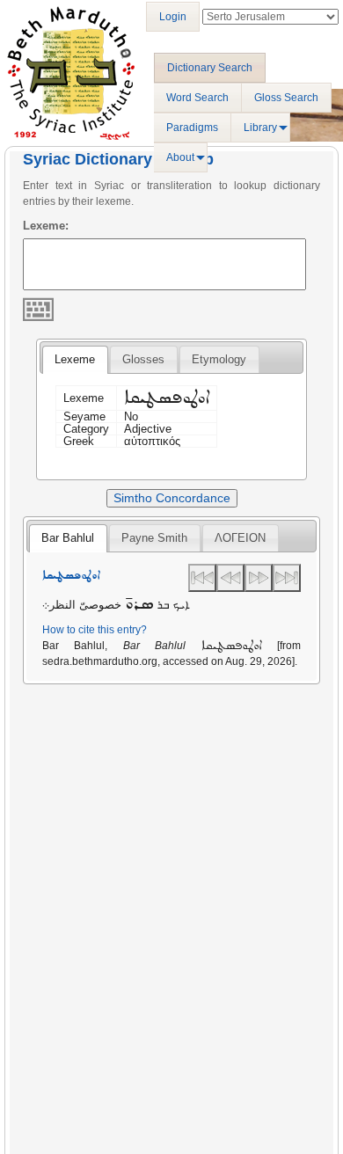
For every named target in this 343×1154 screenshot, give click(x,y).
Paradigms (192, 127)
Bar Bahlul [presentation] (67, 537)
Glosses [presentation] (143, 359)
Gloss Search (286, 97)
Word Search (197, 97)
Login (172, 17)
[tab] (74, 360)
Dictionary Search (209, 68)
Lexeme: (46, 225)
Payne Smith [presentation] (154, 537)
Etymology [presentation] (219, 359)
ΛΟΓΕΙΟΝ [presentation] (240, 537)
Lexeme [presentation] (75, 359)
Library (260, 127)
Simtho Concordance (171, 498)
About (180, 157)
